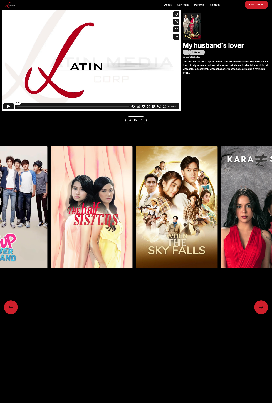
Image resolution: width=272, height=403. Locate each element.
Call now (256, 4)
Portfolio (199, 4)
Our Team (183, 4)
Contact (215, 4)
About (168, 4)
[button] (11, 307)
